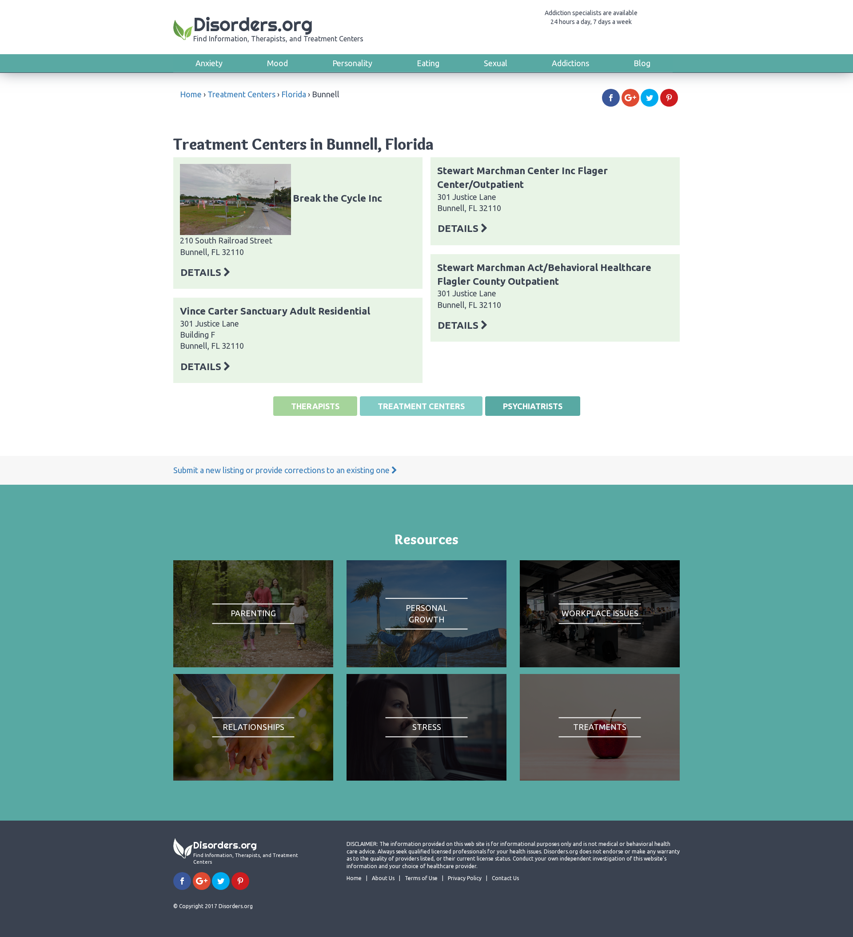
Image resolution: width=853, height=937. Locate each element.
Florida (293, 94)
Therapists (315, 406)
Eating (428, 63)
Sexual (495, 63)
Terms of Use (421, 878)
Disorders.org (278, 28)
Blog (642, 63)
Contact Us (505, 878)
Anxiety (209, 63)
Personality (352, 63)
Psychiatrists (532, 406)
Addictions (570, 63)
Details (201, 272)
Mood (277, 63)
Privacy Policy (465, 878)
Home (191, 94)
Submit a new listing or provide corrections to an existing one (282, 470)
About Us (383, 878)
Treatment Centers (241, 94)
